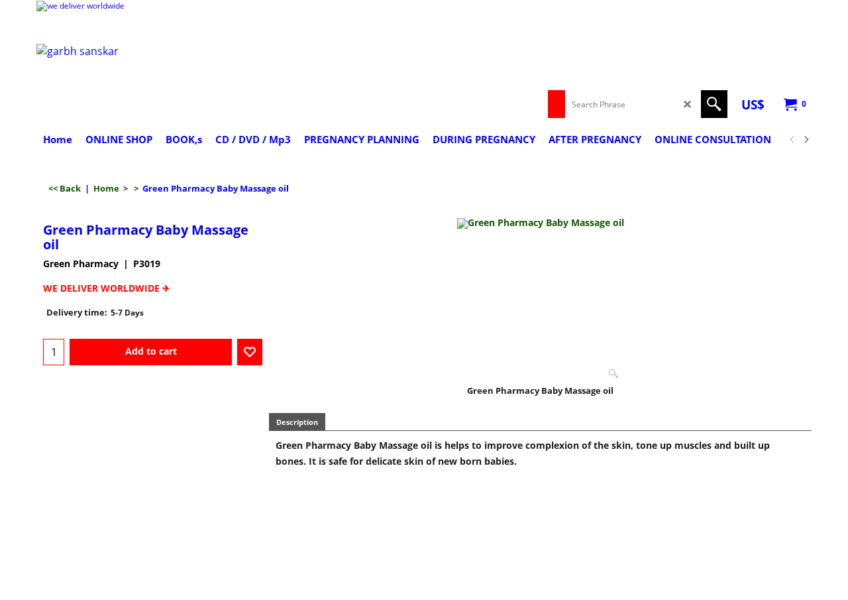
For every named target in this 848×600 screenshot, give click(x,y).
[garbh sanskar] (152, 81)
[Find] (714, 104)
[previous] (792, 140)
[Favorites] (249, 352)
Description (297, 422)
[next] (806, 140)
